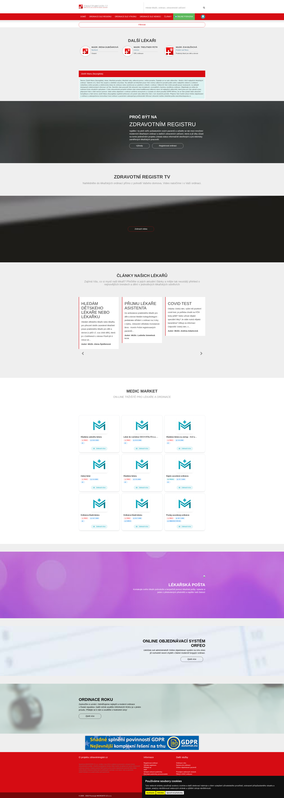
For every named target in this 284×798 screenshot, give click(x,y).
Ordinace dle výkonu (125, 17)
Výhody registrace (150, 765)
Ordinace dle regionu (100, 17)
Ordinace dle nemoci (150, 17)
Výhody (139, 146)
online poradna (185, 17)
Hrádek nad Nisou (182, 50)
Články (168, 17)
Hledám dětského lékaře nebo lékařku (95, 310)
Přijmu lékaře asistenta (140, 305)
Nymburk (95, 50)
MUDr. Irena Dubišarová (105, 47)
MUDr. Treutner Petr (146, 47)
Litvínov (136, 50)
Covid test (180, 303)
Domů (83, 17)
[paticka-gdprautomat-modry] (142, 743)
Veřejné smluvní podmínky (153, 772)
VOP (145, 769)
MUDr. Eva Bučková (186, 47)
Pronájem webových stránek (186, 772)
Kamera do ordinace (183, 765)
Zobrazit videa (141, 229)
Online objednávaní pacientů (186, 767)
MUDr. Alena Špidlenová (99, 344)
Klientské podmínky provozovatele (156, 774)
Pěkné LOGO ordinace (184, 774)
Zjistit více (191, 659)
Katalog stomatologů (203, 16)
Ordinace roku (181, 763)
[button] (82, 353)
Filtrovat (142, 25)
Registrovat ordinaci (168, 146)
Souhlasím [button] (150, 793)
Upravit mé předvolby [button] (175, 793)
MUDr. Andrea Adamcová (186, 331)
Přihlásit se (147, 767)
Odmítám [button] (160, 793)
